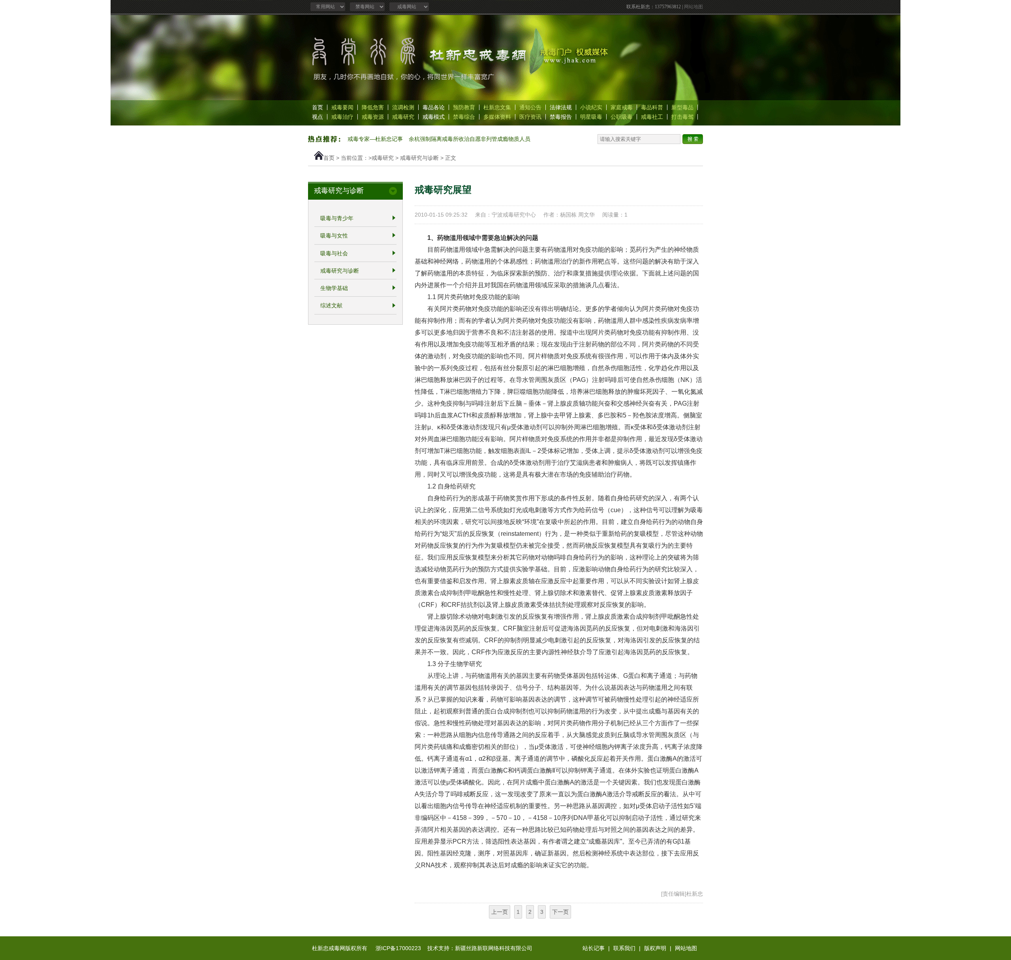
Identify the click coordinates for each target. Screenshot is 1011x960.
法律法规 (561, 107)
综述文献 (331, 306)
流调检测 (403, 107)
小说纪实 (591, 107)
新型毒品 (682, 107)
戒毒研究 (403, 117)
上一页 (499, 912)
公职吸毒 (622, 117)
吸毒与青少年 (336, 218)
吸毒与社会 (334, 253)
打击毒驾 (682, 117)
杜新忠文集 (497, 107)
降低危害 (373, 107)
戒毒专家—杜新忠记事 (375, 139)
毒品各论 (434, 107)
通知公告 (530, 107)
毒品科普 (652, 107)
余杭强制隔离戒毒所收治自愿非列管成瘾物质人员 (469, 139)
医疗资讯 (530, 117)
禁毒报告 (561, 117)
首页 (317, 107)
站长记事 (594, 948)
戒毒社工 (652, 117)
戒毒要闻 (342, 107)
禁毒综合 (464, 117)
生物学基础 (334, 288)
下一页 (560, 912)
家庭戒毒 (622, 107)
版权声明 (655, 948)
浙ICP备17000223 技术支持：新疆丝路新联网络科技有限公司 (454, 948)
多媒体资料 (497, 117)
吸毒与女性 (334, 236)
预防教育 (464, 107)
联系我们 (624, 948)
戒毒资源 (373, 117)
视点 (317, 117)
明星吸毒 (591, 117)
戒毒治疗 (342, 117)
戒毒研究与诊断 (419, 158)
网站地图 (693, 6)
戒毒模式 (434, 117)
